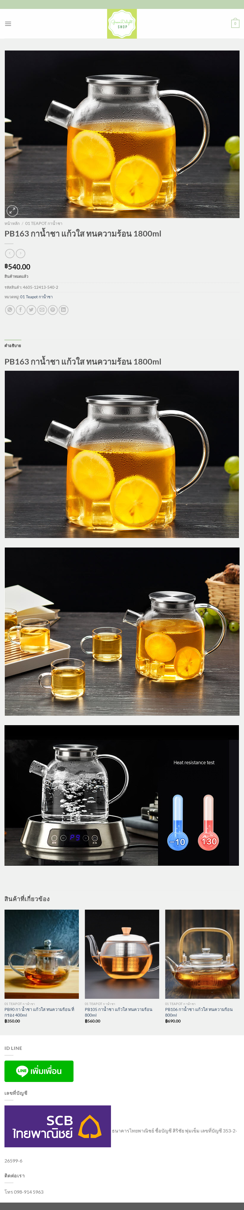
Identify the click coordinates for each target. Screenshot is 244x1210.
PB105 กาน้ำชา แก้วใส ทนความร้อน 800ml (118, 1012)
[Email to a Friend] (42, 310)
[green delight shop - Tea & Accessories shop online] (122, 24)
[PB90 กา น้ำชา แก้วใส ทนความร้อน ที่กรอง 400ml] (41, 954)
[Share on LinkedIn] (63, 310)
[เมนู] (8, 23)
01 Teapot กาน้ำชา (43, 223)
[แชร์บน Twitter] (31, 310)
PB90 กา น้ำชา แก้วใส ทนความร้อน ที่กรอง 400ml (39, 1012)
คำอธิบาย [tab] (12, 345)
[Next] (239, 971)
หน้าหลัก (12, 223)
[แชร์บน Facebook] (21, 310)
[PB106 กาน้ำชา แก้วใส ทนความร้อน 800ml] (202, 954)
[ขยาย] (12, 211)
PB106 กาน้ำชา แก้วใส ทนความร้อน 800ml (199, 1012)
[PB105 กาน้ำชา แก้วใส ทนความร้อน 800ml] (122, 954)
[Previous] (4, 971)
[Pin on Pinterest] (53, 310)
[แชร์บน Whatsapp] (10, 310)
